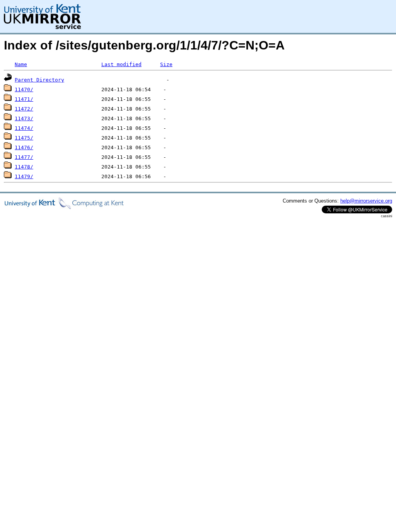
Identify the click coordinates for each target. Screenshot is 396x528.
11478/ (24, 167)
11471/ (24, 99)
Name (21, 64)
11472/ (24, 109)
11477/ (24, 157)
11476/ (24, 147)
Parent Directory (39, 80)
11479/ (24, 176)
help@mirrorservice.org (366, 201)
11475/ (24, 138)
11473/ (24, 118)
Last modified (121, 64)
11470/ (24, 89)
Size (166, 64)
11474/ (24, 128)
